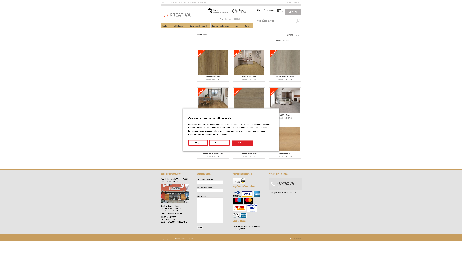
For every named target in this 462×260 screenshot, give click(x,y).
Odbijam (198, 143)
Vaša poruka (201, 196)
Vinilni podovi (178, 26)
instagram (238, 19)
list (299, 35)
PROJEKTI (171, 2)
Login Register (293, 2)
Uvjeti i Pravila (193, 2)
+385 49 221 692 (240, 11)
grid (296, 35)
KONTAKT (203, 2)
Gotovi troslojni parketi (197, 26)
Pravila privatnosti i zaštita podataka (283, 193)
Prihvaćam (242, 143)
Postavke (219, 143)
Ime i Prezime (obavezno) (206, 179)
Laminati (165, 26)
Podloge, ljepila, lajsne (220, 26)
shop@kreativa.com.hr (221, 12)
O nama (183, 2)
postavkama (223, 135)
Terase (236, 26)
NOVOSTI (164, 2)
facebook (235, 19)
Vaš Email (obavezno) (205, 188)
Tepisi (246, 26)
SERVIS (177, 2)
